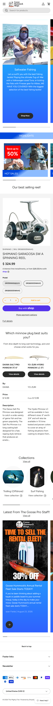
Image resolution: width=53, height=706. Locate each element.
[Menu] (4, 4)
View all (26, 461)
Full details (7, 321)
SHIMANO (7, 249)
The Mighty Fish (14, 700)
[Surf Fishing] (37, 476)
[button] (49, 4)
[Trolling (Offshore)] (13, 476)
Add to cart (35, 300)
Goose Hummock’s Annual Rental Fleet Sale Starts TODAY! (24, 587)
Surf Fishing (37, 491)
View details (14, 374)
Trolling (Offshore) (13, 491)
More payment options (26, 315)
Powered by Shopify (27, 700)
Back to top (26, 646)
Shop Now (25, 116)
